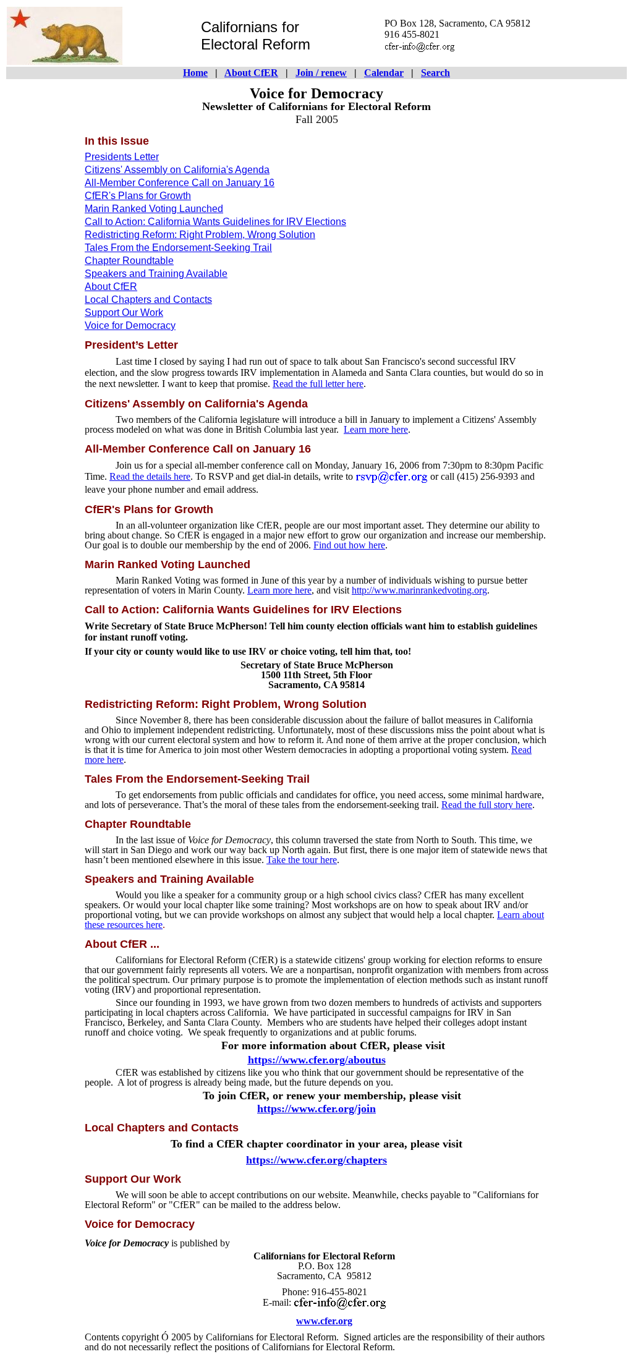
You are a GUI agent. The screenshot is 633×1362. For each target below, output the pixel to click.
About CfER (251, 72)
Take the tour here (301, 859)
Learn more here (376, 429)
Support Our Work (124, 312)
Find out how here (349, 545)
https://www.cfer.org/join (316, 1108)
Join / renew (321, 72)
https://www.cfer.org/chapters (316, 1160)
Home (195, 72)
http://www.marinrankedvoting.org (419, 590)
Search (435, 72)
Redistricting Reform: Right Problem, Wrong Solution (200, 234)
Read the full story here (486, 804)
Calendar (384, 72)
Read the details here (149, 476)
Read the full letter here (318, 383)
